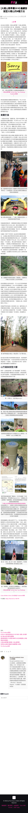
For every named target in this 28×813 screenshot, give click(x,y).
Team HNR (22, 805)
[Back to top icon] (14, 797)
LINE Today (17, 807)
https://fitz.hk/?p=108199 (12, 598)
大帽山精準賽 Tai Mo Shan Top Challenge (14, 590)
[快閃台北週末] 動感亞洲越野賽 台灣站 (11, 644)
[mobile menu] (26, 2)
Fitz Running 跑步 (5, 646)
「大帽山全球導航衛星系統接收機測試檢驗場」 (14, 503)
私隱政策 (16, 805)
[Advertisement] (14, 615)
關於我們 (10, 805)
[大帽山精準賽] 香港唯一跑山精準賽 (10, 642)
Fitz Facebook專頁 (5, 632)
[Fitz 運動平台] (14, 2)
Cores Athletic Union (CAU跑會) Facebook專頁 (13, 595)
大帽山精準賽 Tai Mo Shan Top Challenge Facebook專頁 (14, 93)
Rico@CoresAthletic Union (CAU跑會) (13, 16)
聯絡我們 (4, 805)
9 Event (10, 807)
